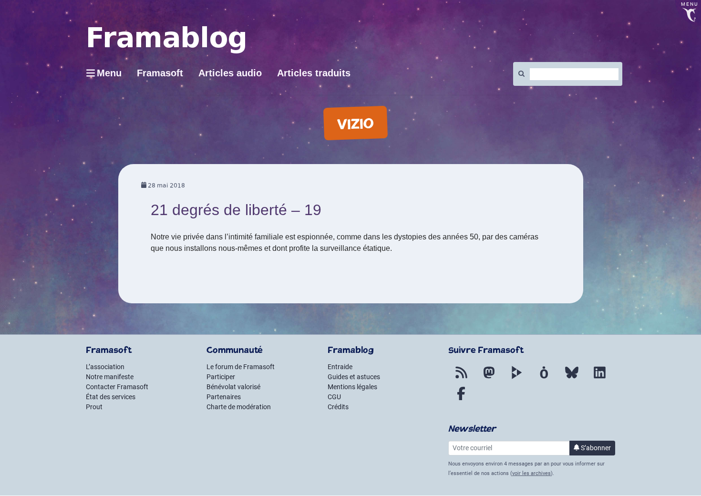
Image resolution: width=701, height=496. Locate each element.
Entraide (340, 367)
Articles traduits (313, 73)
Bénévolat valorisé (233, 387)
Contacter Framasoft (117, 387)
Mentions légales (352, 387)
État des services (110, 397)
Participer (220, 377)
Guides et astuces (354, 377)
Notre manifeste (110, 377)
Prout (94, 407)
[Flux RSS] (461, 378)
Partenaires (223, 397)
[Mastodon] (488, 378)
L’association (105, 367)
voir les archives (531, 473)
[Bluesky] (571, 378)
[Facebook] (461, 399)
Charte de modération (238, 407)
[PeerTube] (516, 378)
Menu (109, 73)
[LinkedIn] (599, 378)
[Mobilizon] (544, 378)
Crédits (338, 407)
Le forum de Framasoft (240, 367)
